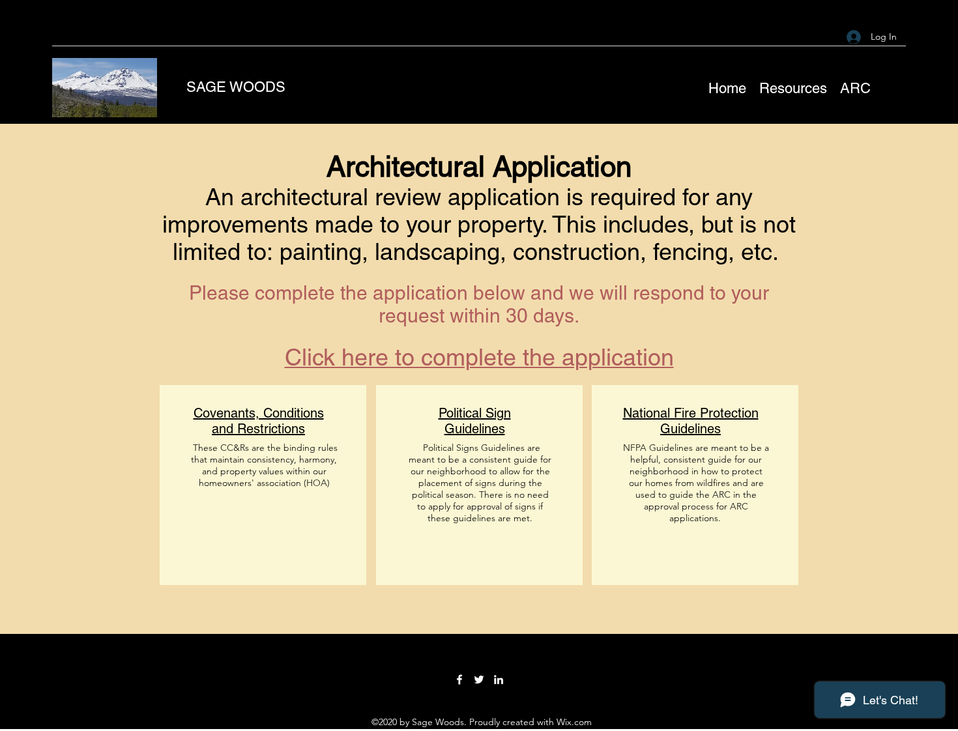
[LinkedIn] (498, 679)
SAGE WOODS (235, 87)
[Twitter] (479, 679)
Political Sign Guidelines (475, 421)
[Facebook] (459, 679)
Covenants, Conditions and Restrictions (259, 421)
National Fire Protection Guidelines (691, 421)
